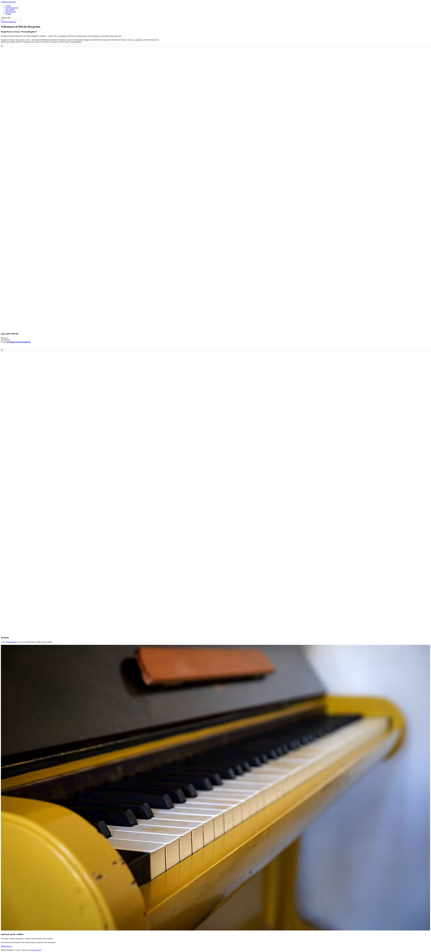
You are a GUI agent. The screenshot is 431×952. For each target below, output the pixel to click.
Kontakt (8, 14)
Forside (8, 6)
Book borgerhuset (11, 8)
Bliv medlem (9, 10)
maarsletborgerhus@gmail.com (18, 342)
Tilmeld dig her (6, 946)
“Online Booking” (11, 642)
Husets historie (10, 12)
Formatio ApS (36, 950)
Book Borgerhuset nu (8, 22)
